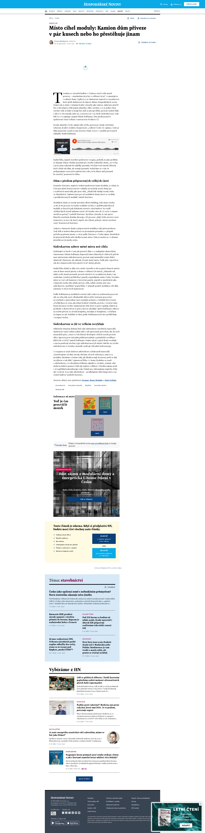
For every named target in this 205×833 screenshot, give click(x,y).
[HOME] (46, 11)
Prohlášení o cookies (112, 801)
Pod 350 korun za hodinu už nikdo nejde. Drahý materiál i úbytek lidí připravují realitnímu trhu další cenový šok (97, 623)
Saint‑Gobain (110, 380)
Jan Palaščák (54, 729)
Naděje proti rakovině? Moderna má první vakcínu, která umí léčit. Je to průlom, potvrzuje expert (98, 707)
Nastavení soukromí (112, 805)
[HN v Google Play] (58, 823)
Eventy (134, 801)
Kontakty (90, 798)
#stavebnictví (60, 385)
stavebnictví (72, 580)
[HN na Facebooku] (66, 813)
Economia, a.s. (64, 801)
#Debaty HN (60, 389)
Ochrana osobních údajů (114, 798)
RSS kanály (135, 808)
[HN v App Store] (72, 823)
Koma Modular (96, 380)
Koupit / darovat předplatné (141, 798)
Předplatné (192, 4)
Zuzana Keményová (61, 41)
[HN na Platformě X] (63, 813)
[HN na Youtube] (79, 813)
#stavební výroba (100, 385)
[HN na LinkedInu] (73, 813)
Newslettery (135, 805)
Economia (91, 805)
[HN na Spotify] (76, 813)
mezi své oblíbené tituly (100, 443)
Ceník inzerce (92, 811)
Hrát (89, 412)
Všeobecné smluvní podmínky (116, 808)
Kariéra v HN (92, 808)
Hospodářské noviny (58, 157)
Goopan (85, 380)
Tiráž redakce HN (93, 801)
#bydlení (88, 385)
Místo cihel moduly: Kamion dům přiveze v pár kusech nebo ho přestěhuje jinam (84, 157)
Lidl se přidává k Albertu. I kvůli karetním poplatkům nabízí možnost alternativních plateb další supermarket (98, 680)
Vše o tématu (86, 499)
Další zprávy (84, 779)
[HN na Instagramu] (69, 813)
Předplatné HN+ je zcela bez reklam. (111, 568)
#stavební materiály (75, 385)
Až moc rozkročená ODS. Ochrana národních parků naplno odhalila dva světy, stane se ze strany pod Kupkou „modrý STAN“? (62, 644)
